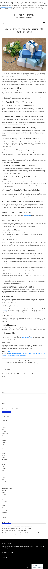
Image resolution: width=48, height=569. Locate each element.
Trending (4, 505)
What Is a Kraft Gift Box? (20, 355)
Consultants (4, 435)
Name (3, 392)
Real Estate (4, 486)
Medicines (4, 473)
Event (3, 444)
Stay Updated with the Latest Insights (24, 17)
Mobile (3, 475)
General (4, 457)
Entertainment (5, 442)
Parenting (4, 481)
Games (3, 455)
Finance (4, 448)
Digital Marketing (6, 438)
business (27, 546)
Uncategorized (5, 507)
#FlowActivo (5, 420)
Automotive (4, 424)
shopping (7, 547)
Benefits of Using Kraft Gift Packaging (16, 353)
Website (3, 403)
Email (3, 398)
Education (4, 440)
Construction (5, 433)
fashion (37, 546)
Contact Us (4, 557)
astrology (4, 422)
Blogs (3, 429)
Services (4, 490)
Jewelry (3, 464)
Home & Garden (5, 462)
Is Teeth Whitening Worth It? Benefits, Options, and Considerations (17, 526)
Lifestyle (4, 468)
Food (3, 451)
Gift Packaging (28, 353)
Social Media (5, 494)
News (3, 479)
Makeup (4, 470)
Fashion (3, 446)
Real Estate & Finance (7, 488)
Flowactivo (24, 15)
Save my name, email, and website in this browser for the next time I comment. (21, 409)
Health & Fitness (5, 459)
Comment (4, 376)
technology (14, 547)
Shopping (4, 492)
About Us (4, 555)
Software (4, 497)
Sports (3, 499)
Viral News (25, 567)
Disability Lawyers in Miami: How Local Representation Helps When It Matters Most (21, 532)
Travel (3, 503)
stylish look (4, 310)
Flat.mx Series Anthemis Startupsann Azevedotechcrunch (14, 362)
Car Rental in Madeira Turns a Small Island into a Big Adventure (16, 528)
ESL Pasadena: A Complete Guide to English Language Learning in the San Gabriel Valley (22, 534)
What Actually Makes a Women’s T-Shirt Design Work (14, 530)
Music (3, 477)
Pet (2, 483)
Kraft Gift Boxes (11, 355)
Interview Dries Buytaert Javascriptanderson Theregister (32, 362)
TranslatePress (39, 567)
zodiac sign (4, 512)
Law (3, 466)
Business (10, 351)
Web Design (4, 510)
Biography (4, 427)
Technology (4, 501)
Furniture (4, 453)
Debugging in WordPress (5, 7)
